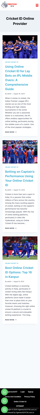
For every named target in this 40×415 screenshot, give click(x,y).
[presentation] (20, 46)
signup (30, 392)
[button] (37, 5)
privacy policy (29, 397)
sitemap (20, 406)
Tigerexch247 (12, 392)
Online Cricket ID (11, 62)
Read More (11, 132)
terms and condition (13, 397)
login (22, 392)
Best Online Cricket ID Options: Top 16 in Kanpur (19, 272)
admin (9, 94)
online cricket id (20, 402)
